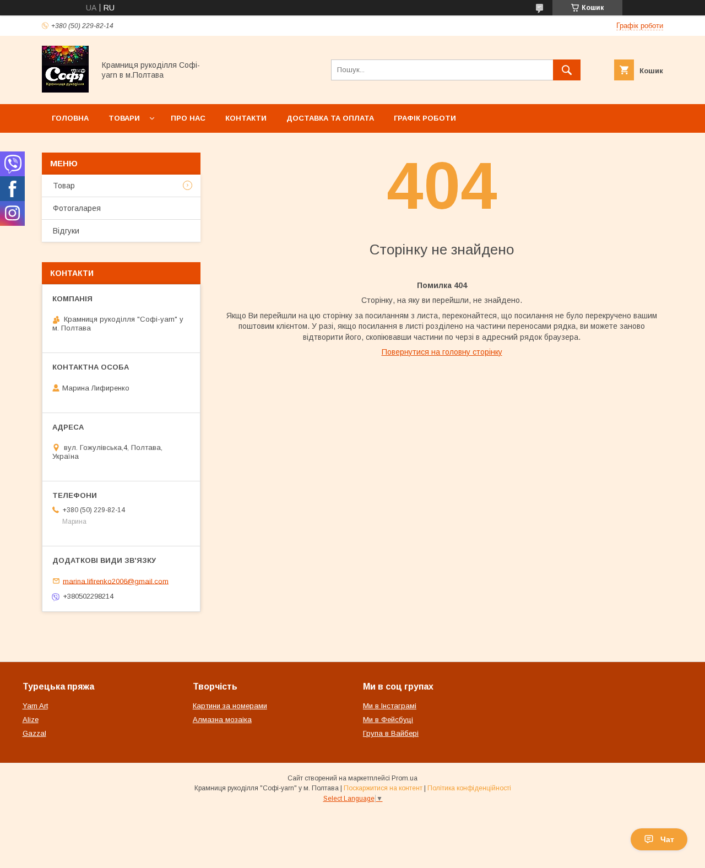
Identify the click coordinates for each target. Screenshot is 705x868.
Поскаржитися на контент (383, 788)
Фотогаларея (77, 208)
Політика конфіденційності (469, 788)
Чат (667, 839)
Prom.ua (404, 778)
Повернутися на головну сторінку (442, 352)
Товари (124, 118)
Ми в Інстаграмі (389, 706)
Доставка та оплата (330, 118)
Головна (70, 118)
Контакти (246, 118)
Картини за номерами (230, 706)
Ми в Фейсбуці (388, 719)
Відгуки (66, 230)
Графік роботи (425, 118)
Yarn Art (35, 706)
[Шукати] (567, 69)
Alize (31, 719)
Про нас (188, 118)
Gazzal (34, 733)
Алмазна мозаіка (222, 719)
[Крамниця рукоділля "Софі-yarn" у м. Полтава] (65, 89)
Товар (64, 185)
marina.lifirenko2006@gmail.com (116, 581)
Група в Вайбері (391, 733)
